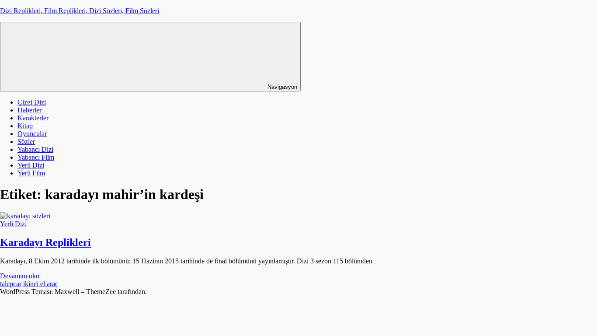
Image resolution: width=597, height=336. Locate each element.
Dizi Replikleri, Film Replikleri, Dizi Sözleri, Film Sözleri (79, 10)
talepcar (10, 283)
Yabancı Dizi (35, 149)
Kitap (25, 126)
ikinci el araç (40, 283)
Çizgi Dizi (31, 102)
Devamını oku (19, 276)
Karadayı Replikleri (45, 242)
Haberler (29, 110)
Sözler (26, 141)
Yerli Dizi (30, 165)
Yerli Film (31, 173)
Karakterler (33, 118)
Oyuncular (32, 133)
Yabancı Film (35, 157)
